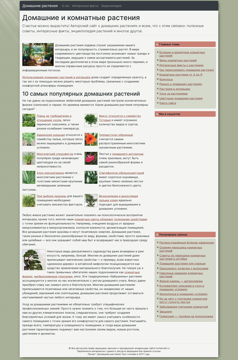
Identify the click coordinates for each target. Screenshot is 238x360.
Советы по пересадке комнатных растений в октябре (182, 257)
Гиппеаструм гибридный (116, 135)
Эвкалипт (165, 311)
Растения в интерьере (174, 89)
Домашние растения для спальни (182, 263)
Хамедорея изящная (51, 135)
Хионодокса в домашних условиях (183, 294)
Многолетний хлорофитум (55, 154)
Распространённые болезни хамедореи (186, 242)
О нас (66, 5)
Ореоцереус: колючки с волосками (183, 268)
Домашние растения (40, 6)
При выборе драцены (51, 196)
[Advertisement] (185, 174)
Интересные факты (85, 5)
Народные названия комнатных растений (181, 274)
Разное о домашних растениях (180, 84)
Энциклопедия (111, 5)
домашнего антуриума (127, 154)
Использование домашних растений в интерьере (56, 77)
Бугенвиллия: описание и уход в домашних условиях (181, 287)
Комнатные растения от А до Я (180, 74)
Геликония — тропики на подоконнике (186, 316)
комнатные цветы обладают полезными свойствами (111, 219)
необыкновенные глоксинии (53, 276)
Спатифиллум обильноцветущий (121, 173)
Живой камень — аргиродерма (181, 281)
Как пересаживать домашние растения (186, 70)
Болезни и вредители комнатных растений (182, 54)
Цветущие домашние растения (180, 98)
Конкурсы (166, 79)
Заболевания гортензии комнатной (183, 306)
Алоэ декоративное (50, 173)
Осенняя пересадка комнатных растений (180, 249)
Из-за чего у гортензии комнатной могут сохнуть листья (183, 300)
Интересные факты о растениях (181, 65)
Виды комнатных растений (178, 60)
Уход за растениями (173, 93)
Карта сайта (167, 103)
